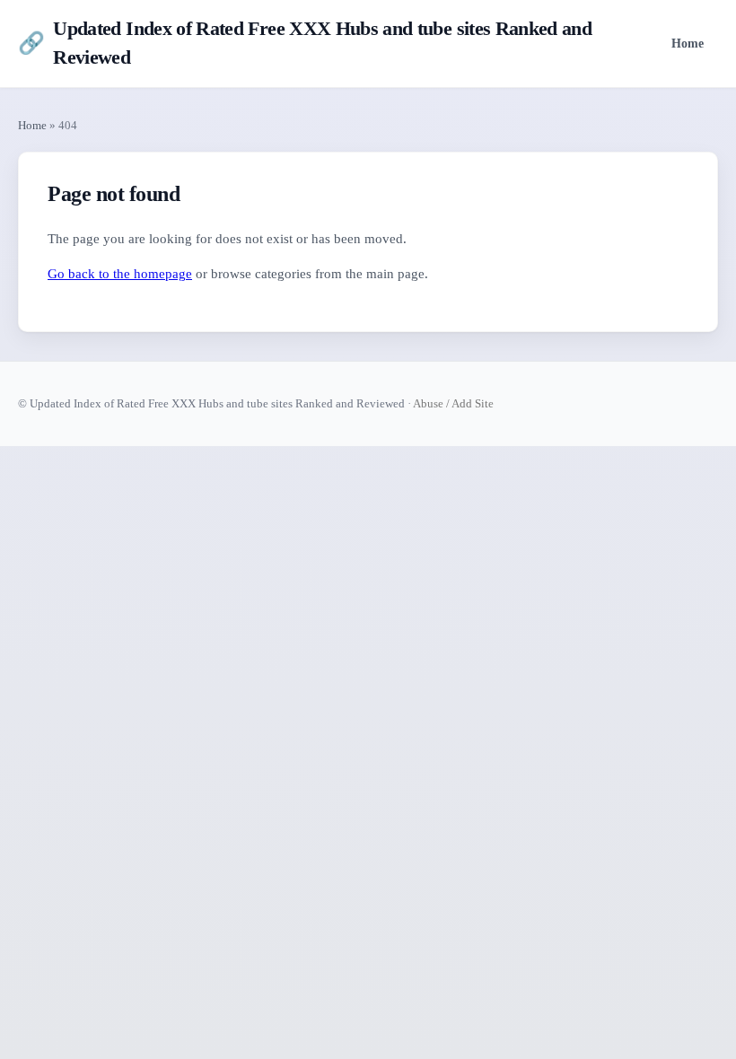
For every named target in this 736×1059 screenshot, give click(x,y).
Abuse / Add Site (453, 403)
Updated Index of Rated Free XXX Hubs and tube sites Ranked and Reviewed (304, 43)
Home (687, 43)
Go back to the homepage (120, 274)
